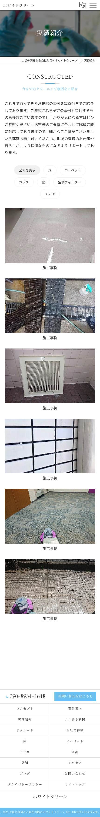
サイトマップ (75, 785)
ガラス (24, 182)
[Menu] (92, 5)
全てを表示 (27, 170)
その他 (50, 193)
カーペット (73, 170)
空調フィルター (69, 182)
